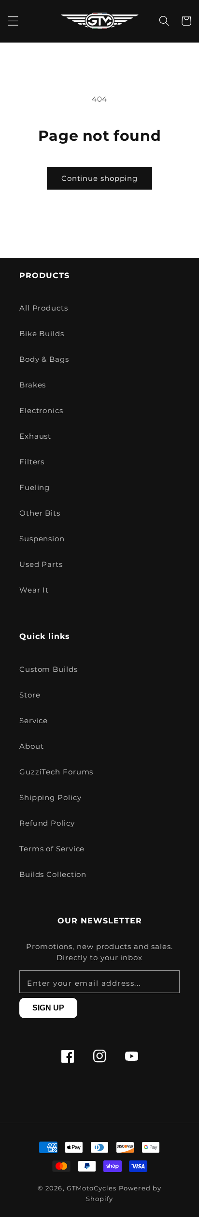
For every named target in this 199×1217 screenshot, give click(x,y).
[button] (13, 21)
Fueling (34, 487)
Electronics (41, 410)
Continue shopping (99, 178)
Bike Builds (41, 333)
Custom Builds (48, 669)
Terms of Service (52, 848)
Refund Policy (47, 823)
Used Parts (41, 564)
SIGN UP (48, 1008)
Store (30, 694)
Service (33, 720)
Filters (31, 461)
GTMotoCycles (92, 1188)
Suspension (42, 538)
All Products (43, 307)
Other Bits (39, 513)
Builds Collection (52, 874)
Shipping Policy (50, 797)
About (31, 746)
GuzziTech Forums (56, 771)
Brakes (32, 384)
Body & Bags (44, 359)
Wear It (34, 589)
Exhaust (35, 436)
